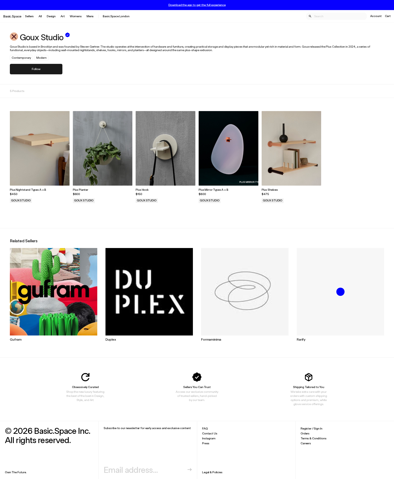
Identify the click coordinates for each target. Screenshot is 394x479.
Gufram (16, 339)
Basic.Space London (116, 16)
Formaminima (211, 339)
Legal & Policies (212, 472)
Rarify (301, 339)
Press (205, 443)
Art (63, 16)
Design (51, 16)
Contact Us (209, 433)
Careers (306, 443)
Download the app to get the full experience (197, 5)
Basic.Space (12, 16)
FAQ (205, 428)
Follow (36, 69)
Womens (76, 16)
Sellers (29, 16)
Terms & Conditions (313, 438)
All (40, 16)
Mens (90, 16)
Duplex (110, 339)
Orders (305, 433)
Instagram (208, 438)
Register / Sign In (311, 428)
